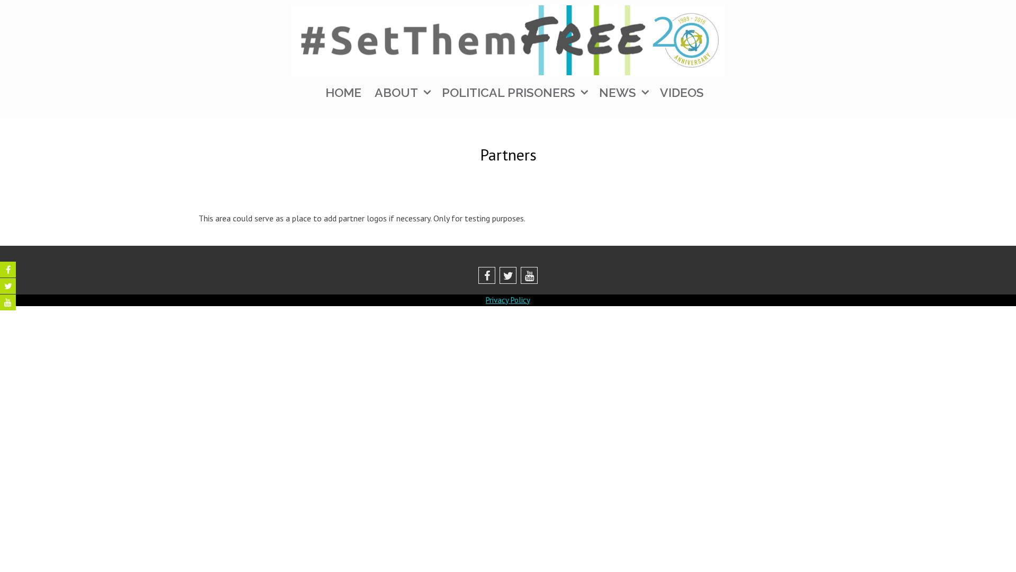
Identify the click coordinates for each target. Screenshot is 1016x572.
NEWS (617, 92)
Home (343, 92)
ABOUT (396, 92)
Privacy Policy (508, 300)
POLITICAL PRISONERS (508, 92)
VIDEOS (682, 92)
